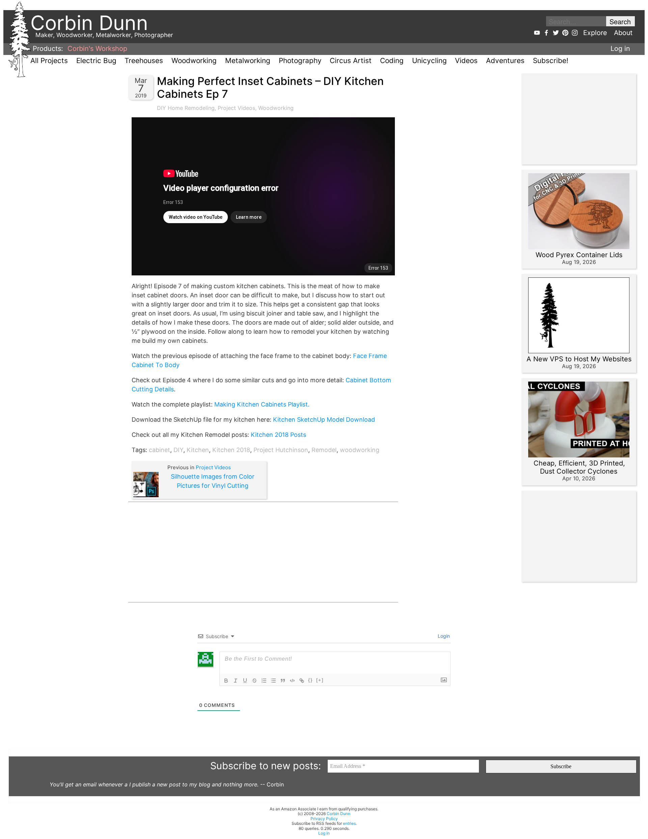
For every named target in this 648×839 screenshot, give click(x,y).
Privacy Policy (324, 818)
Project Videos (236, 107)
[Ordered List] (264, 681)
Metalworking (247, 60)
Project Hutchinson (280, 449)
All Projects (49, 60)
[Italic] (235, 681)
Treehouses (144, 60)
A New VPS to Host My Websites (578, 359)
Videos (466, 60)
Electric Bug (96, 60)
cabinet (159, 449)
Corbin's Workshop (97, 48)
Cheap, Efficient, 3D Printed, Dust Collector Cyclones (579, 467)
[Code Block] (292, 681)
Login (443, 636)
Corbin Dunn (338, 813)
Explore (595, 33)
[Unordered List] (273, 681)
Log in (620, 48)
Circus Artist (351, 60)
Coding (392, 60)
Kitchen (198, 449)
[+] (320, 680)
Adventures (505, 60)
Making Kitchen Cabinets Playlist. (261, 404)
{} (310, 680)
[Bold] (226, 681)
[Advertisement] (263, 552)
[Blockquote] (283, 681)
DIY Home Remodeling (186, 107)
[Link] (301, 681)
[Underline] (245, 681)
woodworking (359, 449)
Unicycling (429, 60)
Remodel (324, 449)
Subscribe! (550, 60)
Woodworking (194, 60)
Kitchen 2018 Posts (278, 434)
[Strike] (254, 681)
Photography (300, 60)
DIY (178, 449)
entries (349, 823)
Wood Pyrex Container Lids (579, 255)
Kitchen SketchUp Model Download (324, 419)
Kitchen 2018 (231, 449)
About (623, 33)
